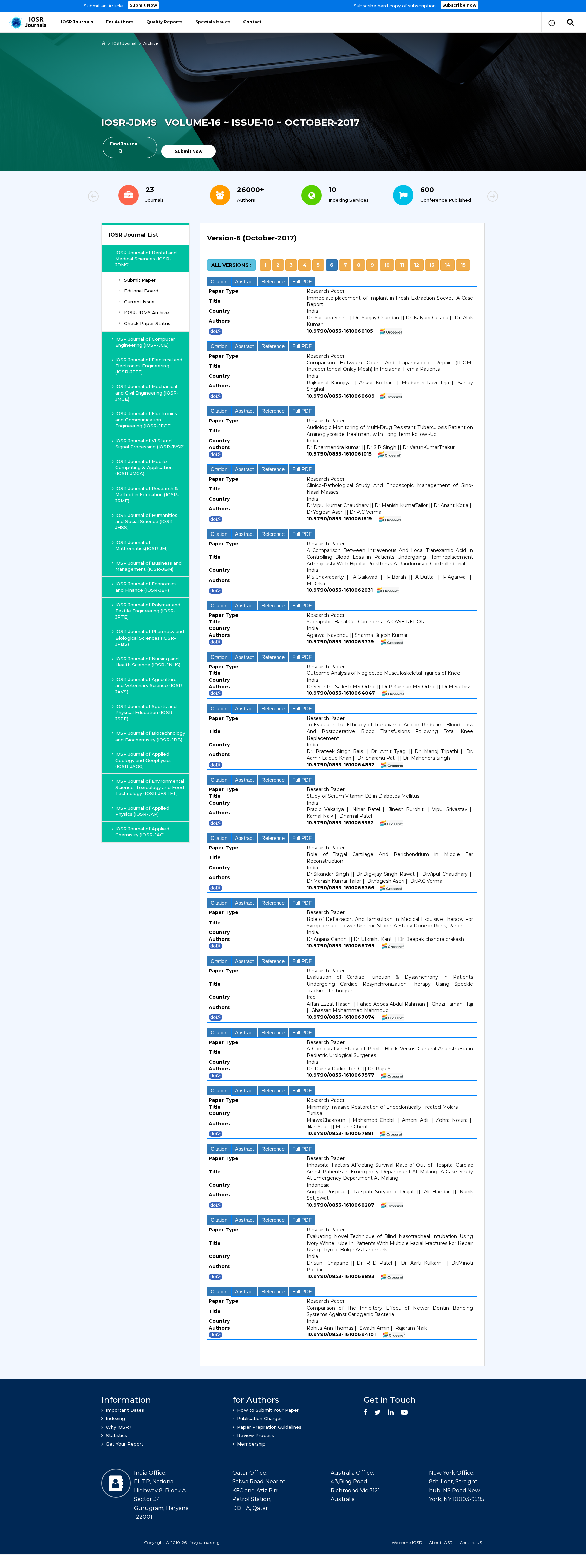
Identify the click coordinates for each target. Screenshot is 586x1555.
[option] (293, 6)
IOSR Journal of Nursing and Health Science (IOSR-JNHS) (147, 661)
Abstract (244, 281)
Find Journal (124, 143)
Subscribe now (459, 5)
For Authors (119, 21)
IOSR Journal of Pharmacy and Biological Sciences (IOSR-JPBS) (149, 637)
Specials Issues (212, 21)
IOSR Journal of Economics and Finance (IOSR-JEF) (146, 586)
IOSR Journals (77, 21)
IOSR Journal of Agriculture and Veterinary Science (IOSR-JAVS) (149, 685)
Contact (252, 21)
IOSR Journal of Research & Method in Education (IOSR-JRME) (147, 494)
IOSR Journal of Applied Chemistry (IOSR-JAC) (142, 831)
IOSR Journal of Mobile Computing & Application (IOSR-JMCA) (144, 467)
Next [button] (469, 197)
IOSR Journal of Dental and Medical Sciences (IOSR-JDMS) (146, 258)
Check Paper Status (147, 323)
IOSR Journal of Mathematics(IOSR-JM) (141, 545)
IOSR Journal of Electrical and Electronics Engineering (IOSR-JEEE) (148, 366)
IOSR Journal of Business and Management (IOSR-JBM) (148, 566)
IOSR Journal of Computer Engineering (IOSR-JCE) (145, 342)
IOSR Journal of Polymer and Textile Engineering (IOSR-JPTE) (147, 611)
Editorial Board (141, 291)
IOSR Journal (124, 43)
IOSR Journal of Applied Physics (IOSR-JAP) (142, 811)
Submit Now (143, 5)
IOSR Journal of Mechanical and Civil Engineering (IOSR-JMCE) (147, 392)
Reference (273, 281)
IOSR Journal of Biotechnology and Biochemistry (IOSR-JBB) (150, 736)
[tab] (342, 241)
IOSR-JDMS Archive (146, 312)
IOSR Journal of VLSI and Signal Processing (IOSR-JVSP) (150, 443)
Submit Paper (140, 280)
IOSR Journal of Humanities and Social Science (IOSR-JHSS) (146, 521)
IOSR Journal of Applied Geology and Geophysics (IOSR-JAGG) (143, 760)
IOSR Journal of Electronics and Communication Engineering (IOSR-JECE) (146, 419)
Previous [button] (116, 197)
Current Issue (139, 301)
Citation (219, 281)
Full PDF (302, 281)
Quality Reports (164, 21)
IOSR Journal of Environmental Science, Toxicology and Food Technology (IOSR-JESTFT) (149, 787)
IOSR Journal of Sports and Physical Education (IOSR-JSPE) (146, 712)
